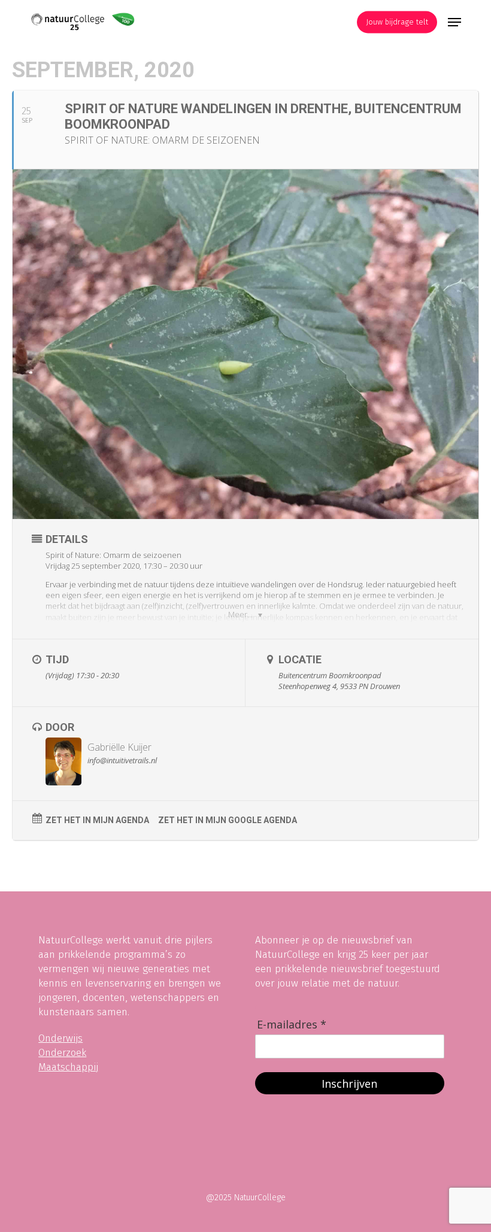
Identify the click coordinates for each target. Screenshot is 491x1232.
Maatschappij (68, 1067)
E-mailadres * (291, 1024)
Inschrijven (349, 1083)
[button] (454, 22)
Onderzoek (62, 1052)
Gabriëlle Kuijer (119, 747)
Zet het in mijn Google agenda (227, 820)
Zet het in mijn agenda (97, 820)
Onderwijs (60, 1038)
